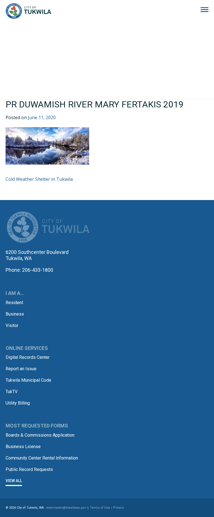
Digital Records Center (28, 357)
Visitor (12, 325)
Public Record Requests (29, 469)
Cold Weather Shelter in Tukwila (39, 179)
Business (15, 314)
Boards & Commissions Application (40, 435)
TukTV (12, 391)
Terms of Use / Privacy (107, 507)
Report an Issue (21, 368)
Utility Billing (18, 403)
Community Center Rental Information (42, 458)
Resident (14, 302)
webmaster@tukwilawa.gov (66, 507)
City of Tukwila (28, 11)
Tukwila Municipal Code (28, 380)
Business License (23, 446)
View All (14, 480)
